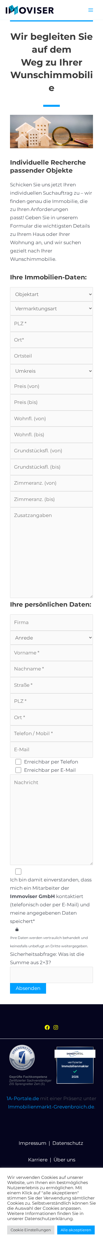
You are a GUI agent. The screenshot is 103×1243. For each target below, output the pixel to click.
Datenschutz (67, 1143)
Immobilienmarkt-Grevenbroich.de (51, 1107)
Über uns (64, 1160)
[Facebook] (47, 1027)
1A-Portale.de (23, 1098)
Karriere (37, 1160)
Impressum (32, 1143)
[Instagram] (55, 1027)
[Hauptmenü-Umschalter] (91, 10)
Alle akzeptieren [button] (76, 1230)
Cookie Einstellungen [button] (31, 1230)
